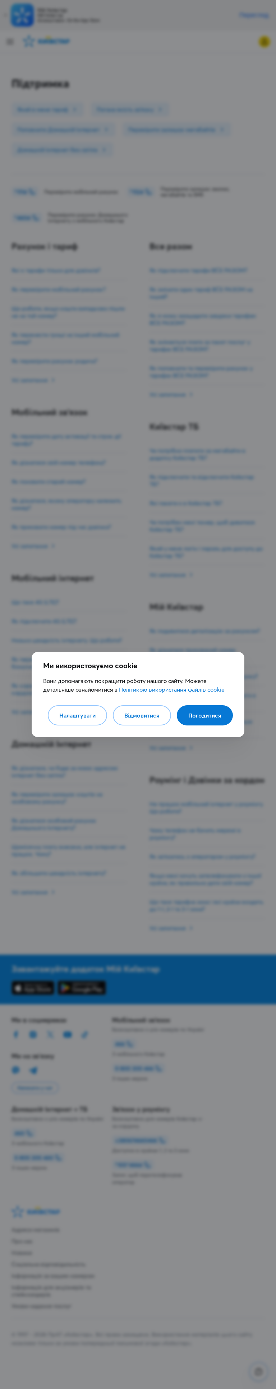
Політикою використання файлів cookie (172, 689)
